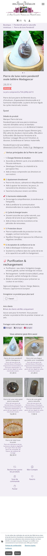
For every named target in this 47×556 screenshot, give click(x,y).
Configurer (8, 548)
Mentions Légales (30, 545)
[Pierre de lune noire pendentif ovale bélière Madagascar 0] (23, 51)
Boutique (7, 25)
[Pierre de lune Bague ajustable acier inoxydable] (34, 346)
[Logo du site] (23, 9)
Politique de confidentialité (13, 545)
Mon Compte (32, 469)
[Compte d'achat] (29, 20)
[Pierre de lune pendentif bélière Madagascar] (13, 346)
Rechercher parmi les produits (14, 470)
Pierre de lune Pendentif (24, 27)
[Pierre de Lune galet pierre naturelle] (34, 387)
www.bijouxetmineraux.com (14, 127)
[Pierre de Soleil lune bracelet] (13, 428)
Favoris (32, 479)
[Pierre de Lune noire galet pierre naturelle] (13, 387)
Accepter (8, 553)
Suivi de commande (14, 480)
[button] (10, 298)
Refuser (17, 553)
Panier (14, 489)
